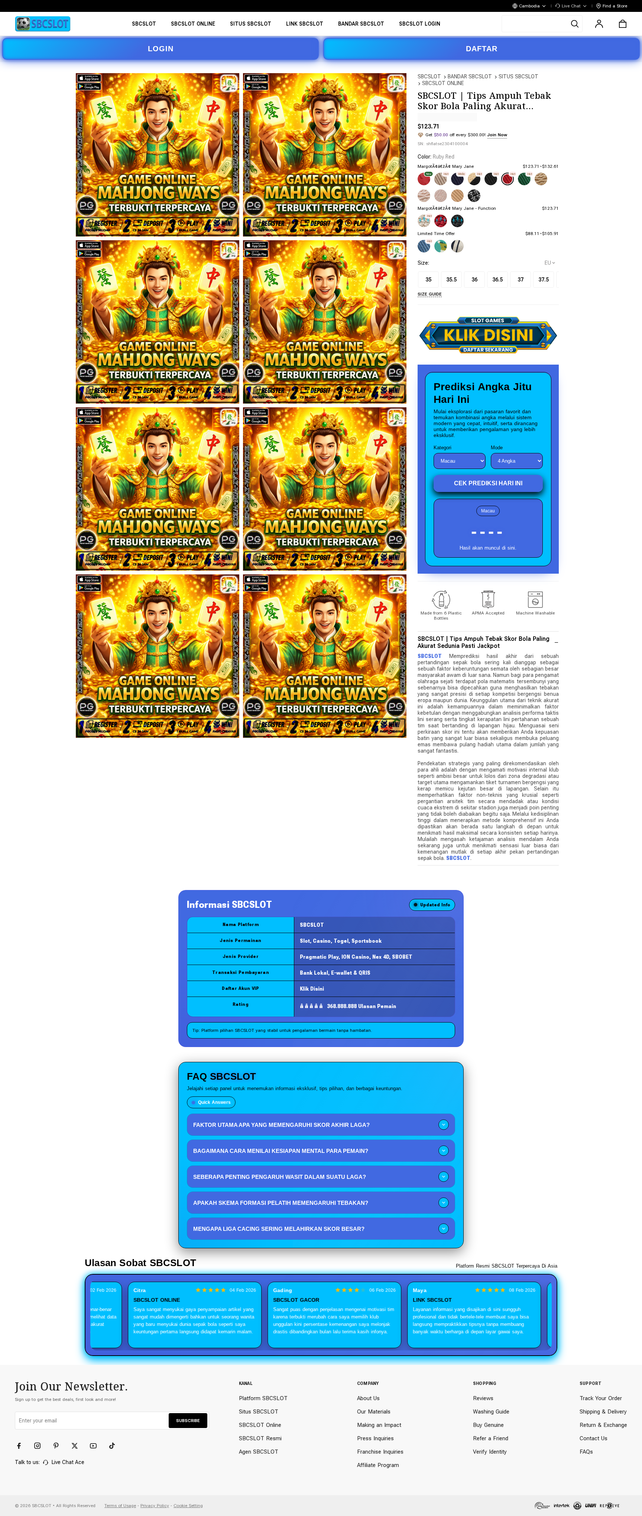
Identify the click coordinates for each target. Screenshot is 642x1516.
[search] (542, 24)
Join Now (497, 134)
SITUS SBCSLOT (518, 76)
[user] (598, 23)
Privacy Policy (154, 1505)
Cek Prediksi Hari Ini (488, 483)
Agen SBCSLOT (258, 1451)
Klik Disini (312, 989)
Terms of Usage (120, 1505)
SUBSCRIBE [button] (188, 1420)
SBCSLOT (429, 76)
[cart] (622, 23)
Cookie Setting (188, 1505)
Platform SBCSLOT (263, 1398)
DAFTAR (481, 49)
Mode (497, 447)
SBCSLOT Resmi (260, 1438)
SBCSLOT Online (260, 1425)
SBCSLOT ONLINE (443, 83)
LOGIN (161, 49)
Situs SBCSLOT (258, 1411)
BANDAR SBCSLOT (470, 76)
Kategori (442, 447)
